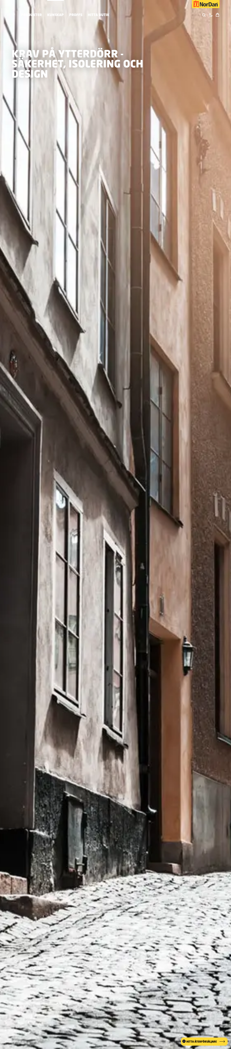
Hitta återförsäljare (201, 1041)
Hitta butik (98, 15)
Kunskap (55, 15)
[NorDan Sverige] (206, 4)
